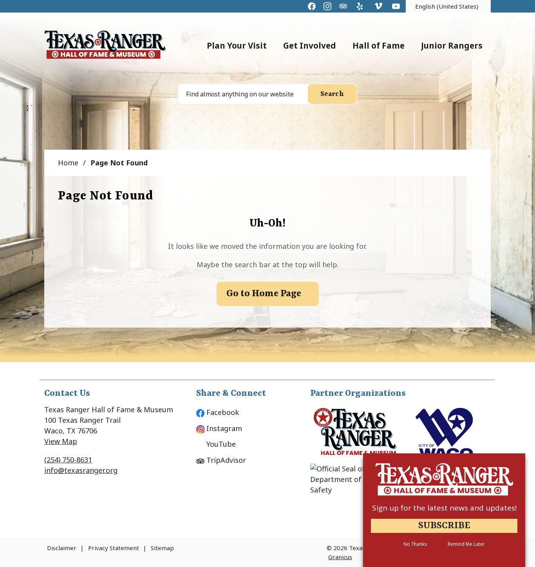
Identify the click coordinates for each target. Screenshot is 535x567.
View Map (60, 441)
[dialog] (444, 510)
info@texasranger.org (80, 470)
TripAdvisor (226, 460)
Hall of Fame (378, 45)
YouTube (221, 444)
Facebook (222, 412)
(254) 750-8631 (68, 459)
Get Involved (309, 45)
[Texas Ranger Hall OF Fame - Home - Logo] (105, 45)
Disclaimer (61, 548)
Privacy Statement (113, 548)
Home (68, 162)
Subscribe (444, 525)
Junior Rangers (452, 45)
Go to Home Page (263, 293)
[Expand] (275, 45)
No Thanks (415, 544)
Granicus (340, 557)
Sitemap (162, 548)
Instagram (224, 428)
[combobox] (448, 6)
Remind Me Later (466, 544)
